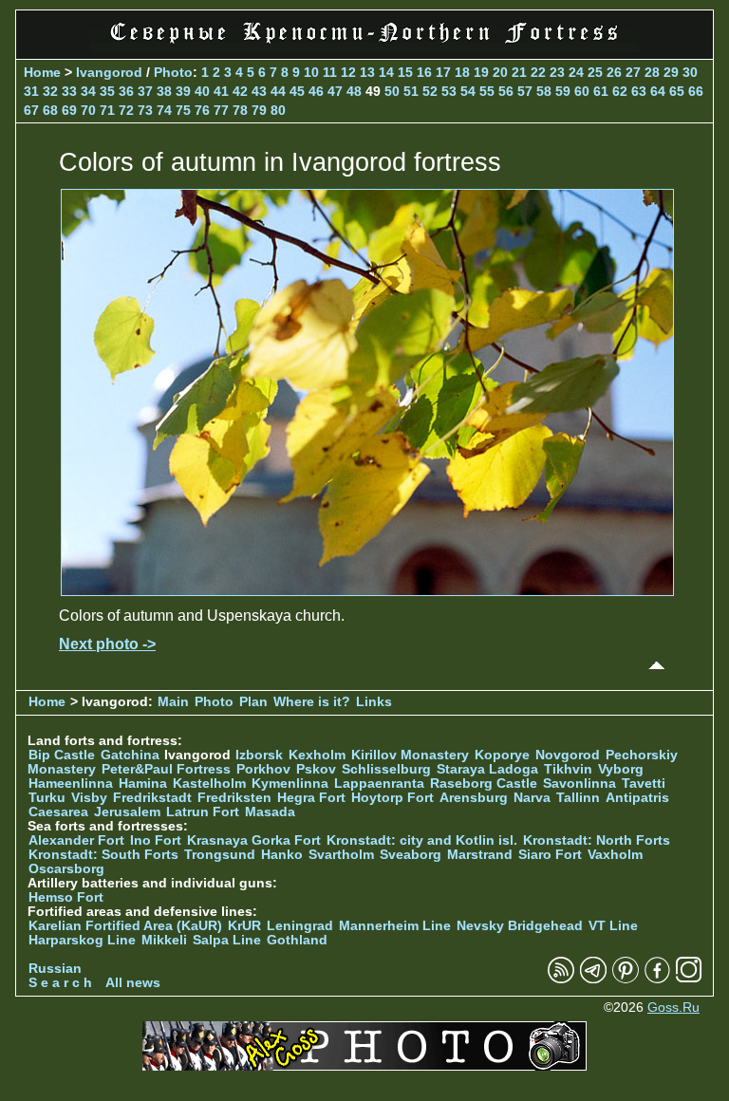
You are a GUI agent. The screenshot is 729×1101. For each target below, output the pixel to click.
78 (240, 110)
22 (538, 72)
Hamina (143, 783)
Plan (253, 702)
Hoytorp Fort (392, 798)
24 (576, 72)
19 (481, 72)
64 (657, 91)
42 (240, 91)
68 (50, 110)
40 (202, 91)
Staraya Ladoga (487, 769)
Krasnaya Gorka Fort (254, 840)
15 (405, 72)
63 (638, 91)
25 (595, 72)
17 (443, 72)
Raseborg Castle (483, 783)
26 (614, 72)
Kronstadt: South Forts (103, 855)
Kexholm (317, 755)
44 (278, 91)
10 (311, 72)
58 (543, 91)
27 (633, 72)
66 (695, 91)
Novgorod (567, 755)
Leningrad (300, 926)
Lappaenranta (379, 783)
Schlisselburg (386, 769)
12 (348, 72)
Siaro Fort (550, 855)
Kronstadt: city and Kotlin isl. (422, 840)
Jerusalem (127, 812)
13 (367, 72)
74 (164, 110)
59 (562, 91)
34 (88, 91)
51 (411, 91)
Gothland (297, 940)
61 (600, 91)
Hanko (282, 855)
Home (42, 72)
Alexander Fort (76, 840)
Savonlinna (579, 783)
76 (202, 110)
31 (31, 91)
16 (424, 72)
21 (519, 72)
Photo (173, 72)
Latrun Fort (202, 812)
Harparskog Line (82, 940)
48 (354, 91)
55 (487, 91)
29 (671, 72)
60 (581, 91)
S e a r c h (60, 983)
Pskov (316, 769)
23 (557, 72)
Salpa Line (227, 940)
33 (69, 91)
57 (525, 91)
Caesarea (58, 812)
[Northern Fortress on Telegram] (593, 979)
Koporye (502, 755)
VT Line (613, 926)
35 (107, 91)
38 (164, 91)
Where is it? (311, 702)
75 (183, 110)
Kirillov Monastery (410, 755)
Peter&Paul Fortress (166, 769)
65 (676, 91)
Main (173, 702)
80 (278, 110)
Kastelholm (209, 783)
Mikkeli (164, 940)
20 (500, 72)
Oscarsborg (66, 869)
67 (31, 110)
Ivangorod (109, 72)
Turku (46, 798)
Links (374, 702)
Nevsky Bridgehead (520, 926)
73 (145, 110)
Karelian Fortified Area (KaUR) (125, 926)
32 (50, 91)
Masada (270, 812)
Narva (532, 798)
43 (259, 91)
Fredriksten (234, 798)
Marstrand (480, 855)
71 (107, 110)
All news (132, 983)
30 (690, 72)
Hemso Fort (65, 897)
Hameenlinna (70, 783)
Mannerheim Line (395, 926)
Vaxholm (615, 855)
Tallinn (578, 798)
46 (316, 91)
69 (69, 110)
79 (259, 110)
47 (335, 91)
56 (506, 91)
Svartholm (341, 855)
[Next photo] (367, 591)
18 (462, 72)
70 (88, 110)
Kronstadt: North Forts (596, 840)
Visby (89, 798)
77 (221, 110)
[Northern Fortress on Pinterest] (625, 979)
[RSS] (561, 979)
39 (183, 91)
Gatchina (130, 755)
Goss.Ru (673, 1007)
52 (430, 91)
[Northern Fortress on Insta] (689, 979)
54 (468, 91)
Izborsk (259, 755)
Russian (55, 968)
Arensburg (473, 798)
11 (330, 72)
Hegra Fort (311, 798)
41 (221, 91)
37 (145, 91)
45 (297, 91)
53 (449, 91)
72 (126, 110)
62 (619, 91)
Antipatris (637, 798)
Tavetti (643, 783)
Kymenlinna (290, 783)
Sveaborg (410, 855)
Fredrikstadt (152, 798)
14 (386, 72)
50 (392, 91)
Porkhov (263, 769)
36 (126, 91)
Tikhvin (568, 769)
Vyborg (621, 769)
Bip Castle (61, 755)
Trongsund (219, 855)
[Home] (364, 47)
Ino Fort (155, 840)
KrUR (244, 926)
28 (652, 72)
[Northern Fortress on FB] (657, 979)
